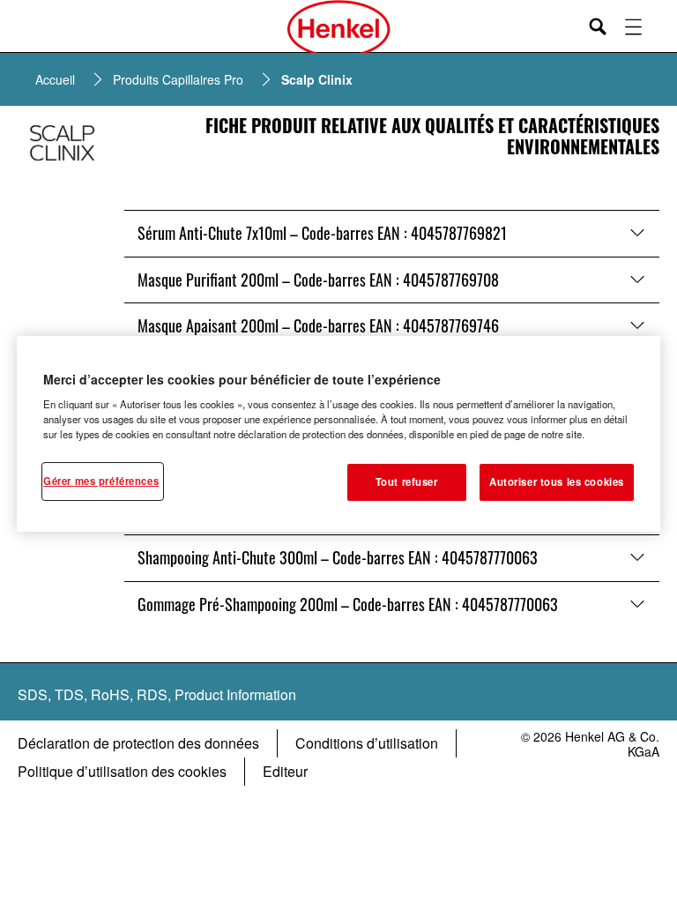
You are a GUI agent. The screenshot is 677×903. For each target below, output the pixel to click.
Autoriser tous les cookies (556, 481)
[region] (338, 434)
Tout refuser (407, 481)
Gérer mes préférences (101, 481)
